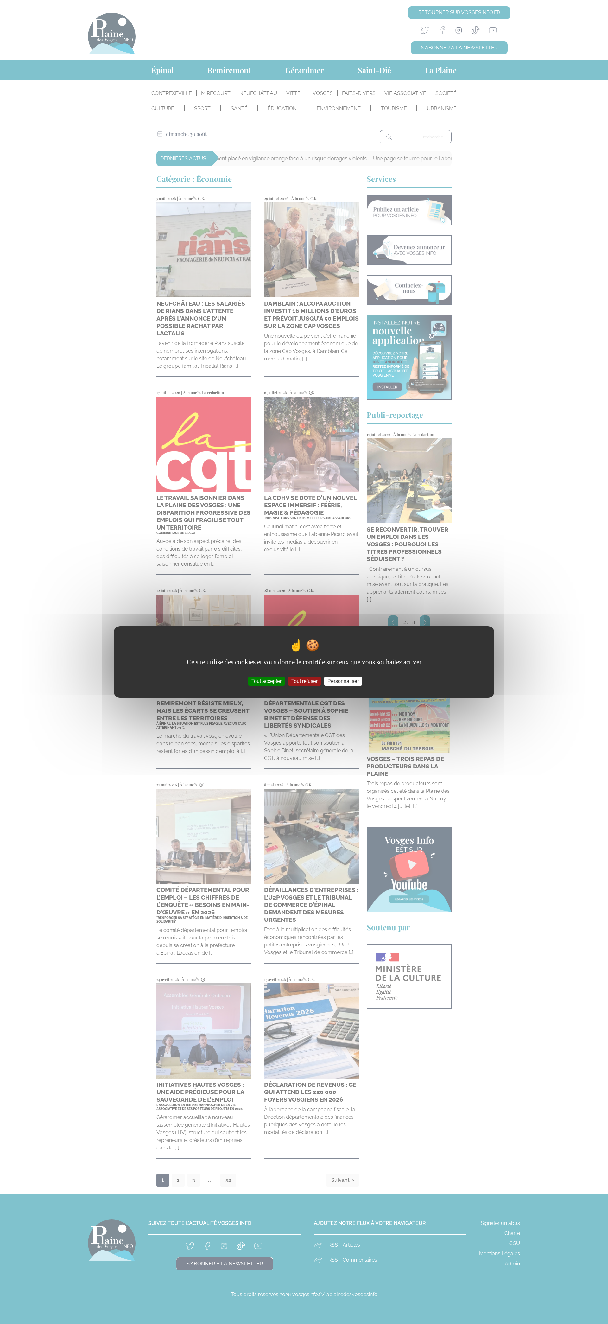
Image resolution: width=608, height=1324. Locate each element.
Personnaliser (343, 681)
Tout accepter (266, 681)
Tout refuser (304, 681)
